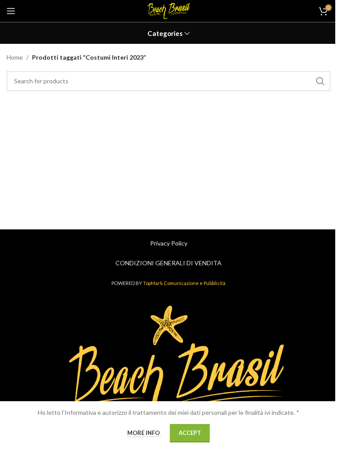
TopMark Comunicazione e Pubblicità (184, 283)
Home (15, 57)
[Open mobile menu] (11, 11)
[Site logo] (168, 10)
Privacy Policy (168, 243)
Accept (190, 432)
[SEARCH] (320, 81)
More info (144, 432)
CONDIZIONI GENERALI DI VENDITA (168, 263)
